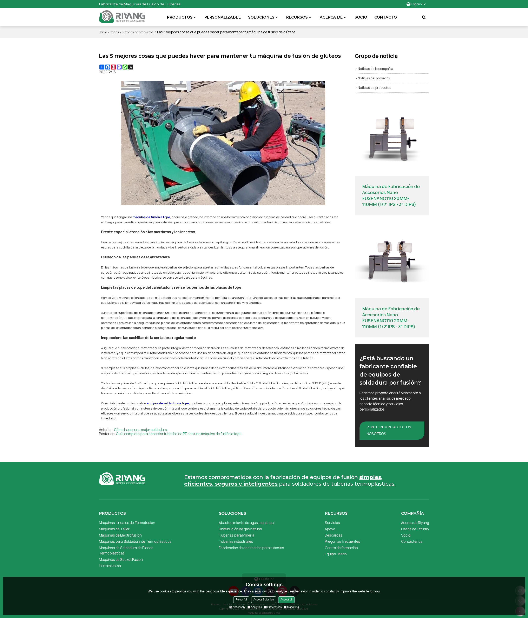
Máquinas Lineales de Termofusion (127, 522)
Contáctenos (411, 541)
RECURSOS (297, 17)
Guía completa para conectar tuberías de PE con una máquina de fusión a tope (179, 434)
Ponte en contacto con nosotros (389, 430)
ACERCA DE (331, 17)
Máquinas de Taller (114, 529)
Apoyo (330, 529)
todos (115, 32)
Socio (405, 535)
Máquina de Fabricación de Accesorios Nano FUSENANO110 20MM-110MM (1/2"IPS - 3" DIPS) (391, 318)
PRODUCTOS (179, 17)
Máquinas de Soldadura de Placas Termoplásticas (126, 550)
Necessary (239, 607)
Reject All (241, 599)
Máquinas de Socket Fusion (121, 559)
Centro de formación (341, 547)
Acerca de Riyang (415, 522)
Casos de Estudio (415, 529)
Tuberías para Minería (236, 535)
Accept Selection (263, 599)
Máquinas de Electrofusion (120, 535)
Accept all (286, 599)
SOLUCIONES (261, 17)
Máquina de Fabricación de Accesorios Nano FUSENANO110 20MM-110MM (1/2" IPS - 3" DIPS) (391, 195)
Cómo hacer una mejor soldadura (140, 430)
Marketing (293, 607)
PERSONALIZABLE (222, 17)
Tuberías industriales (236, 541)
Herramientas (110, 565)
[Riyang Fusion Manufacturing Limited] (122, 18)
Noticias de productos (138, 32)
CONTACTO (385, 17)
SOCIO (361, 17)
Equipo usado (336, 554)
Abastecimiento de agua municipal (247, 522)
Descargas (333, 535)
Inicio (103, 32)
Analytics (256, 607)
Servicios (332, 522)
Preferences (274, 607)
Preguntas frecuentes (342, 541)
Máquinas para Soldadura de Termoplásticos (135, 541)
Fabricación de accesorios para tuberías (251, 547)
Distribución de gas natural (240, 529)
